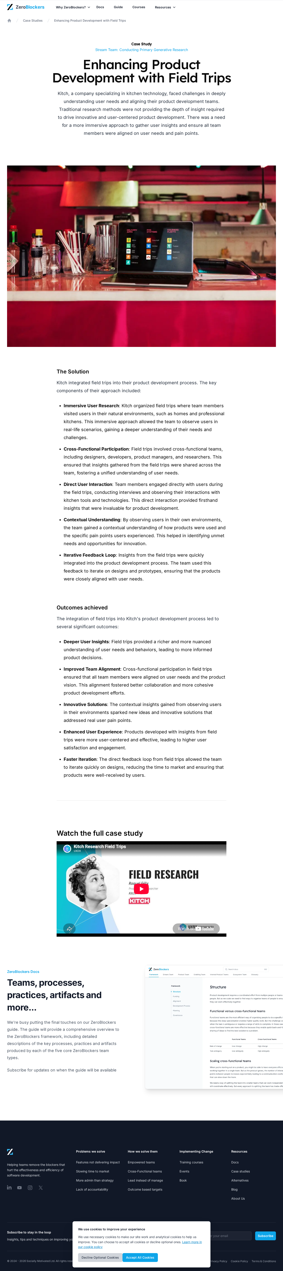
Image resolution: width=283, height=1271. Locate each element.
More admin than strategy (95, 1180)
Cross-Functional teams (145, 1171)
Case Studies (33, 20)
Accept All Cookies (140, 1257)
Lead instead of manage (145, 1180)
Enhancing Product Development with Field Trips (90, 20)
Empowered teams (141, 1162)
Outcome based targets (145, 1189)
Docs (100, 7)
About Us (238, 1198)
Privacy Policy (218, 1261)
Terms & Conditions (264, 1261)
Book (183, 1180)
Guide (118, 7)
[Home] (9, 20)
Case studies (240, 1171)
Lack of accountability (92, 1189)
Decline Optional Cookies (100, 1257)
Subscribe (265, 1236)
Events (184, 1171)
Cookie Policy (239, 1261)
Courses (138, 7)
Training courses (191, 1162)
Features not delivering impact (98, 1162)
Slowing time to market (92, 1171)
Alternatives (240, 1180)
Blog (234, 1189)
